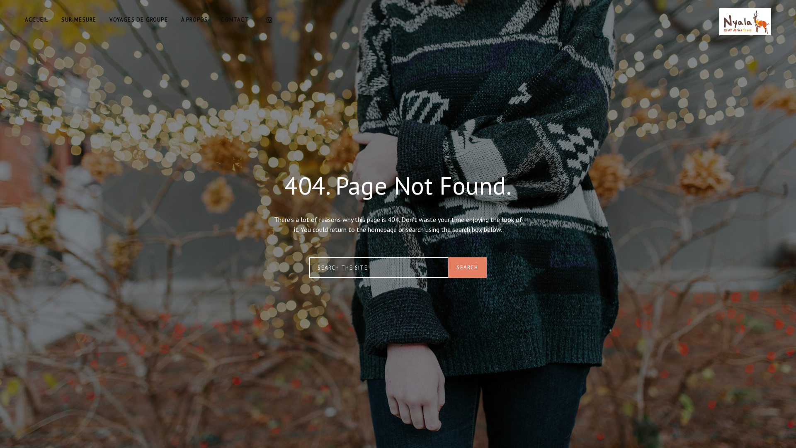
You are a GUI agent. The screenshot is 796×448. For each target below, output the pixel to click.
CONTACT (235, 19)
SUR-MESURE (78, 19)
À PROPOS (194, 19)
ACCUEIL (36, 19)
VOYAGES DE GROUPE (138, 19)
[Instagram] (269, 20)
